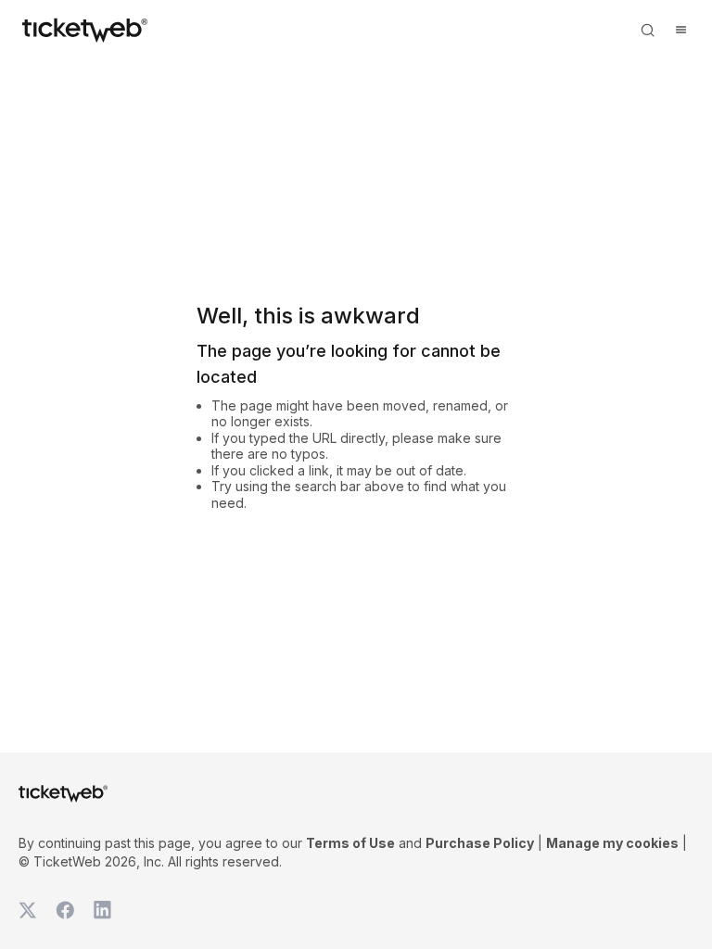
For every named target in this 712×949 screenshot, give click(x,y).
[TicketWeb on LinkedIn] (102, 910)
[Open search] (647, 29)
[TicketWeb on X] (28, 910)
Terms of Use (350, 843)
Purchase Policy (480, 843)
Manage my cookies (612, 843)
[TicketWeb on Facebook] (65, 910)
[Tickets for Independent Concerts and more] (84, 29)
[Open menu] (680, 29)
